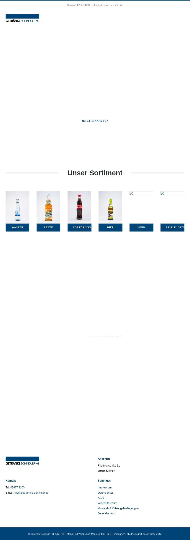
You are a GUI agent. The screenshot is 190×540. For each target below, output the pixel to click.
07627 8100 (83, 5)
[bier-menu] (110, 193)
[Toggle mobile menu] (182, 18)
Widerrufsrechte (107, 503)
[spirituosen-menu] (172, 193)
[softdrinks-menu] (79, 193)
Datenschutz (105, 492)
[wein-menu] (141, 193)
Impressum (105, 487)
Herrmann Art (118, 534)
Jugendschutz (106, 513)
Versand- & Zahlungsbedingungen (118, 508)
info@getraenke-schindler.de (107, 5)
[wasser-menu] (17, 193)
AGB (101, 497)
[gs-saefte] (48, 193)
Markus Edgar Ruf (100, 534)
